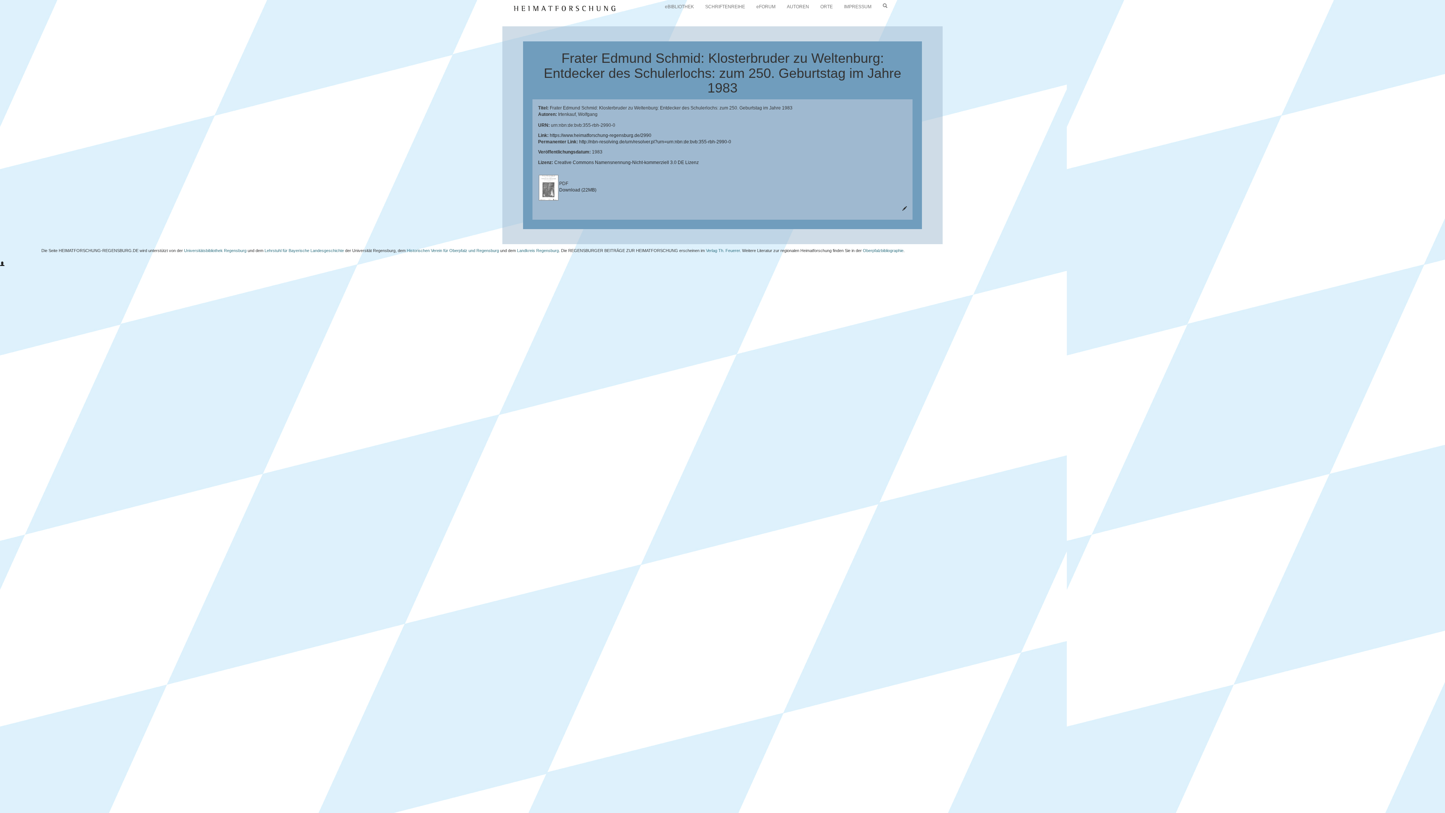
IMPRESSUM (858, 6)
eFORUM (766, 6)
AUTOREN (798, 6)
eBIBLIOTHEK (679, 6)
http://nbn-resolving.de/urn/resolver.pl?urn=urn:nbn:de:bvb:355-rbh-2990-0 (655, 141)
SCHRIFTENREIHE (725, 6)
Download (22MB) (577, 190)
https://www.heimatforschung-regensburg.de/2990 (600, 135)
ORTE (826, 6)
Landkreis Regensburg (538, 250)
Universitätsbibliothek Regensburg (215, 250)
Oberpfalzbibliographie (883, 250)
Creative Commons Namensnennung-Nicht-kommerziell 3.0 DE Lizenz (626, 162)
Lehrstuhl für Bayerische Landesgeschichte (304, 250)
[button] (2, 264)
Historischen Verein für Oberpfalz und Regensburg (453, 250)
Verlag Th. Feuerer (723, 250)
